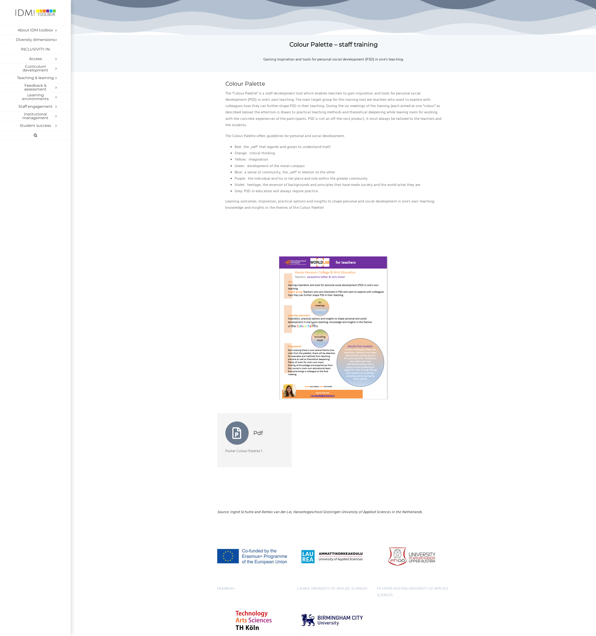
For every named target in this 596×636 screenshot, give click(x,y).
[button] (35, 135)
